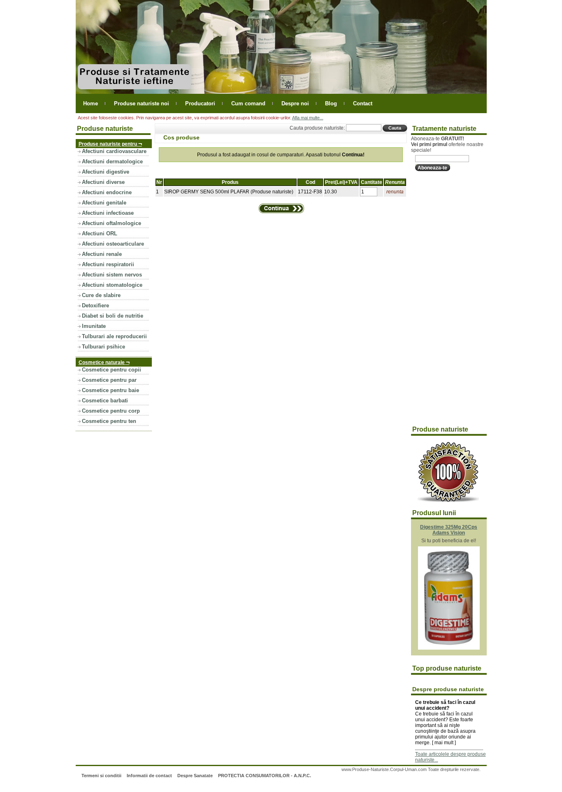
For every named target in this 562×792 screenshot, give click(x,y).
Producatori (200, 103)
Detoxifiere (95, 305)
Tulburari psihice (103, 347)
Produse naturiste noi (141, 103)
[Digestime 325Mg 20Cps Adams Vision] (449, 648)
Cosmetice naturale (104, 361)
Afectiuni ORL (99, 233)
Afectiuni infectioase (108, 213)
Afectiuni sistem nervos (112, 275)
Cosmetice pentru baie (110, 390)
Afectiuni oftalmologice (111, 223)
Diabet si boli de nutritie (112, 316)
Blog (331, 103)
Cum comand (248, 103)
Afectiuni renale (102, 254)
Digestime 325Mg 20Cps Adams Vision (448, 530)
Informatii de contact (149, 775)
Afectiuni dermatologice (112, 161)
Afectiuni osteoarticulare (113, 244)
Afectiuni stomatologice (112, 285)
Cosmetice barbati (105, 400)
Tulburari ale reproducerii (114, 336)
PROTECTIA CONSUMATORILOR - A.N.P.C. (264, 775)
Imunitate (94, 326)
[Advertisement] (444, 298)
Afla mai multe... (307, 117)
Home (90, 103)
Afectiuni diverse (103, 182)
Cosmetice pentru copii (111, 370)
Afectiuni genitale (104, 203)
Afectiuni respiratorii (108, 264)
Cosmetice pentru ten (109, 421)
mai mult (443, 743)
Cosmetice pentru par (109, 380)
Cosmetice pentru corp (111, 411)
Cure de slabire (101, 295)
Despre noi (295, 103)
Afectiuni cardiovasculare (114, 151)
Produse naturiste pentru (110, 143)
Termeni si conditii (101, 775)
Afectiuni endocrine (107, 192)
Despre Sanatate (195, 775)
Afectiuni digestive (105, 172)
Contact (362, 103)
